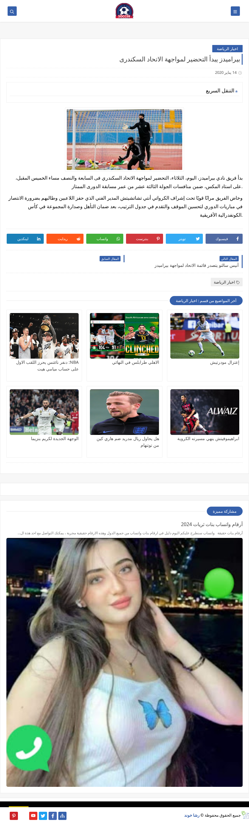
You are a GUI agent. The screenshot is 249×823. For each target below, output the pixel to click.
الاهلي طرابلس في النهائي (135, 362)
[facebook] (53, 816)
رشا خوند (192, 815)
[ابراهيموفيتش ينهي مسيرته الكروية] (204, 412)
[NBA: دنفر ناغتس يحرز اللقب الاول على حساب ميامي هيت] (44, 336)
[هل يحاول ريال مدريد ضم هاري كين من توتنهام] (124, 412)
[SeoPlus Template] (245, 815)
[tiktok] (23, 816)
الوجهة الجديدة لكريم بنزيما (55, 438)
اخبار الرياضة (227, 48)
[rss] (4, 816)
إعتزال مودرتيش (224, 362)
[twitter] (43, 816)
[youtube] (33, 816)
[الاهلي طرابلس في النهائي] (124, 336)
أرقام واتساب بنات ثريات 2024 (212, 524)
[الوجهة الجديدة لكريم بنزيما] (44, 412)
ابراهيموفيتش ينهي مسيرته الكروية (208, 438)
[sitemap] (62, 816)
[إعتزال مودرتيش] (204, 336)
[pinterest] (14, 816)
